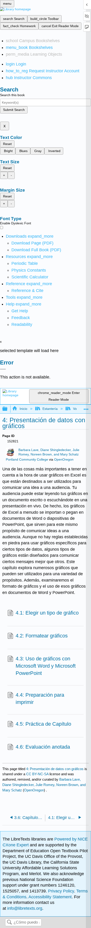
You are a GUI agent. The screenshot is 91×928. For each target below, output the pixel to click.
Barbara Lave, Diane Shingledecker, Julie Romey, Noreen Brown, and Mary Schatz (44, 784)
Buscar (9, 922)
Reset (7, 144)
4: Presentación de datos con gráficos (55, 769)
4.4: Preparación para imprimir (40, 698)
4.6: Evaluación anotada (43, 747)
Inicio (23, 409)
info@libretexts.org (24, 908)
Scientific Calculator (29, 277)
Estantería (50, 409)
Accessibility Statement (50, 897)
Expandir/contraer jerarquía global (7, 409)
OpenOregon (64, 459)
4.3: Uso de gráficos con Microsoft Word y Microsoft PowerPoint (46, 666)
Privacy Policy (61, 891)
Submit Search (14, 110)
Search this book (12, 95)
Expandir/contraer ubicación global (86, 408)
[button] (20, 317)
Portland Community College (27, 459)
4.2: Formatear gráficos (42, 636)
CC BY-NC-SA (37, 774)
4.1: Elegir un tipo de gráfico (47, 613)
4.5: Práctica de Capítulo (43, 724)
